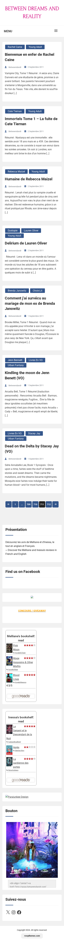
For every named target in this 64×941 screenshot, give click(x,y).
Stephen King (19, 750)
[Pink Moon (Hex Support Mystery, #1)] (9, 651)
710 (35, 504)
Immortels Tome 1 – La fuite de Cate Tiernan (31, 121)
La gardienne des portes (20, 763)
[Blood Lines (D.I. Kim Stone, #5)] (9, 681)
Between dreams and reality (32, 12)
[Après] (9, 754)
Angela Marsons (20, 682)
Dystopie (12, 230)
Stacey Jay (34, 433)
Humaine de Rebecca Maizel (28, 179)
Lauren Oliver (31, 230)
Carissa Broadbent (14, 742)
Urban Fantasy (16, 365)
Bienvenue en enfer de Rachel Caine (29, 57)
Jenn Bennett (15, 360)
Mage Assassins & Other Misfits (23, 662)
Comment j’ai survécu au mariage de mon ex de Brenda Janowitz (30, 303)
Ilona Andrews (13, 770)
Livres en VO (36, 360)
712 (49, 504)
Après (16, 747)
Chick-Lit (37, 290)
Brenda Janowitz (17, 290)
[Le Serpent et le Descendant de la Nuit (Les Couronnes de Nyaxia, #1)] (9, 733)
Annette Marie (13, 669)
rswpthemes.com (32, 936)
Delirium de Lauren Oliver (26, 243)
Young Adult (35, 46)
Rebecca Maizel (16, 171)
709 (28, 504)
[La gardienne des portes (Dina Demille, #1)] (9, 765)
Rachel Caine (15, 46)
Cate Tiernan (15, 111)
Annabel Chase (20, 653)
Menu (8, 31)
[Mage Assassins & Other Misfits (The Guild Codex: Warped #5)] (9, 664)
